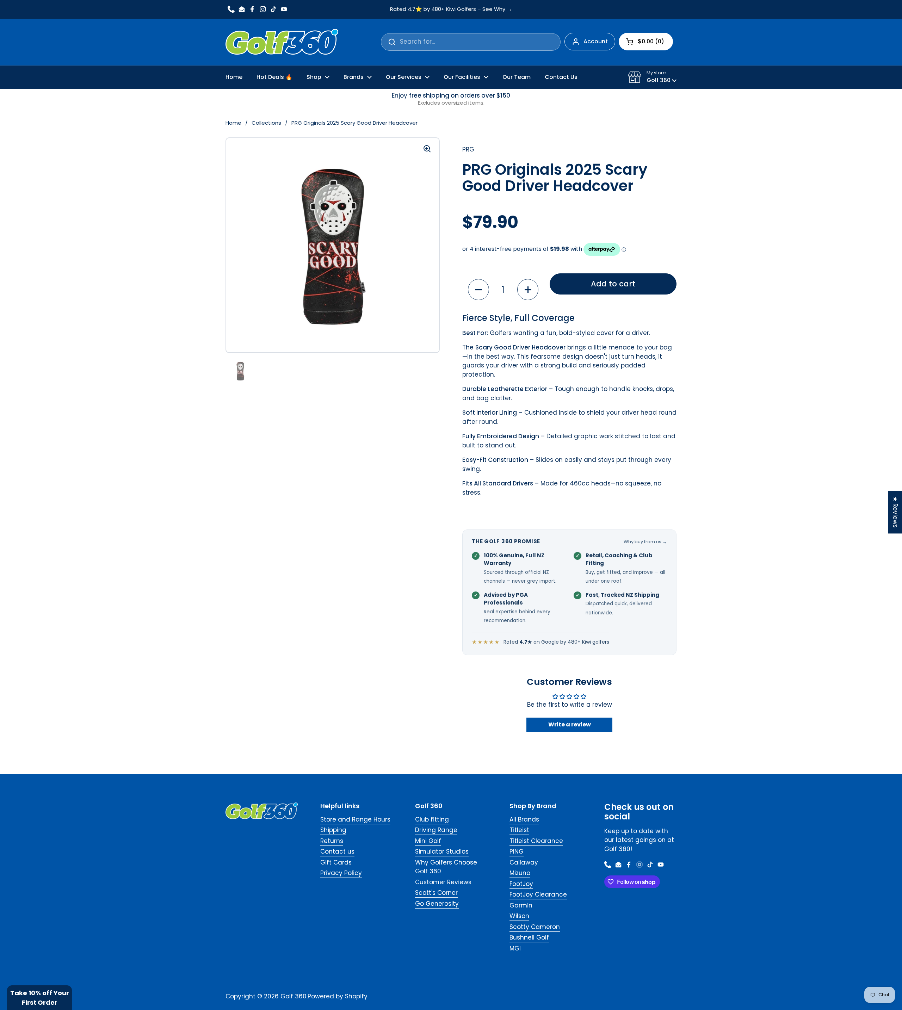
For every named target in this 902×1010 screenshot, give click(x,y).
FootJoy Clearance (538, 894)
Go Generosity (437, 903)
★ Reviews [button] (895, 512)
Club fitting (432, 819)
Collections (266, 122)
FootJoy (521, 884)
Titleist (519, 830)
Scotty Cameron (534, 927)
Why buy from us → (645, 541)
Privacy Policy (341, 873)
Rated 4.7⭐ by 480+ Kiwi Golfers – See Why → (451, 9)
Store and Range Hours (355, 819)
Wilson (519, 916)
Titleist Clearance (536, 841)
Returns (331, 841)
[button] (652, 77)
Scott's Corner (436, 892)
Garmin (520, 905)
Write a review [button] (569, 724)
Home (233, 122)
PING (516, 851)
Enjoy (451, 99)
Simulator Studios (442, 851)
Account (595, 41)
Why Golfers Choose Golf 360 (446, 867)
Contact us (337, 851)
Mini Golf (428, 841)
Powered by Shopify (337, 996)
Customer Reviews (443, 882)
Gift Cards (336, 862)
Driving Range (436, 830)
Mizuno (519, 873)
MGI (515, 948)
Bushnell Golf (529, 937)
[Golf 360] (282, 42)
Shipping (333, 830)
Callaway (523, 862)
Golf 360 (293, 996)
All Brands (524, 819)
